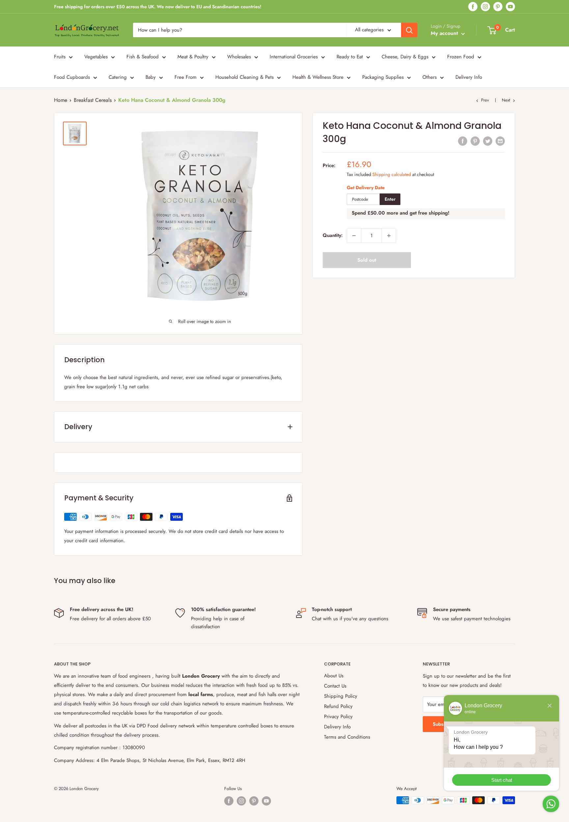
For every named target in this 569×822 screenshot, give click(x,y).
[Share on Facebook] (462, 141)
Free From (186, 77)
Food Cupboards (72, 77)
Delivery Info (468, 77)
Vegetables (96, 56)
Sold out (366, 260)
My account (445, 33)
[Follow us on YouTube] (510, 7)
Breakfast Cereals (93, 100)
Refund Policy (338, 706)
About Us (333, 675)
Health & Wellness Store (317, 77)
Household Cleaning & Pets (244, 77)
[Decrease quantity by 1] (354, 236)
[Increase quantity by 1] (389, 236)
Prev (485, 100)
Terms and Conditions (347, 737)
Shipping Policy (340, 696)
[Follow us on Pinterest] (497, 7)
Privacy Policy (338, 716)
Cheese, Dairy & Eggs (405, 56)
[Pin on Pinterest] (475, 141)
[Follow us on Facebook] (472, 7)
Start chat (501, 780)
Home (60, 100)
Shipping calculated (391, 174)
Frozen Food (460, 56)
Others (429, 77)
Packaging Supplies (383, 77)
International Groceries (294, 56)
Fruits (60, 56)
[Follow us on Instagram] (485, 7)
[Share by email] (500, 141)
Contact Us (335, 686)
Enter (390, 199)
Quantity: (333, 235)
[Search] (409, 30)
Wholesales (239, 56)
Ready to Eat (350, 56)
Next (506, 100)
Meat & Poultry (192, 56)
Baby (151, 77)
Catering (118, 77)
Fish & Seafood (142, 56)
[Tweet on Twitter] (487, 141)
